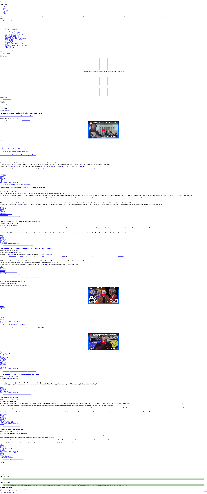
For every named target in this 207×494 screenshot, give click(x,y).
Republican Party (3, 213)
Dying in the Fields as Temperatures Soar (11, 429)
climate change (2, 174)
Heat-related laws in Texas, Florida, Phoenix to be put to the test (18, 155)
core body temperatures (53, 382)
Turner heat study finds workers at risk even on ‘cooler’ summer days (19, 374)
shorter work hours (3, 320)
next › (4, 473)
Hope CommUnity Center (49, 197)
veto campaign (28, 197)
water (43, 256)
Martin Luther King (3, 367)
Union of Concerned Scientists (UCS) (6, 457)
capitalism (2, 145)
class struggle (2, 178)
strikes (1, 352)
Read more (16, 151)
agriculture (2, 449)
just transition (2, 319)
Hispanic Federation (60, 197)
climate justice (2, 271)
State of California (3, 242)
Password (2, 51)
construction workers (4, 215)
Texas (1, 181)
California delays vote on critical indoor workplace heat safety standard (20, 221)
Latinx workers (49, 264)
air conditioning (121, 256)
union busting (2, 307)
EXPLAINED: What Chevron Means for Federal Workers (16, 116)
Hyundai (1, 365)
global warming (3, 175)
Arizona (1, 179)
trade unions (2, 316)
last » (3, 474)
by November (118, 204)
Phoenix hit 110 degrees (79, 166)
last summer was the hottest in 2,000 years (17, 166)
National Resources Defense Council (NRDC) (8, 452)
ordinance (21, 256)
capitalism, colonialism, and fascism (6, 146)
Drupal (6, 105)
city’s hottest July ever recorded (47, 166)
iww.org (21, 490)
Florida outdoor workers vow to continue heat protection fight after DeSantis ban (22, 187)
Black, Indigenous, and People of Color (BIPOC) (8, 272)
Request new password (6, 53)
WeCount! (20, 204)
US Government (6, 110)
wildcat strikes (2, 416)
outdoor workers (18, 262)
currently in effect (25, 171)
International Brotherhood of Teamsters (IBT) (8, 422)
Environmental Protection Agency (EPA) (7, 142)
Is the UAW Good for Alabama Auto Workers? (13, 281)
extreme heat (49, 254)
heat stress (2, 176)
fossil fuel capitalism (3, 455)
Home (1, 110)
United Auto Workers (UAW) (5, 353)
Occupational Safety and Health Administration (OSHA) (10, 143)
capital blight (2, 147)
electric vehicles (3, 318)
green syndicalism (3, 414)
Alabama (2, 306)
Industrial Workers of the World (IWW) (7, 421)
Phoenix (9, 254)
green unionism (3, 144)
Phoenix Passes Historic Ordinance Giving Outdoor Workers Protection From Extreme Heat (26, 248)
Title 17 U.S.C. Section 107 (39, 485)
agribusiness (2, 450)
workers (27, 254)
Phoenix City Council (12, 256)
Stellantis (2, 312)
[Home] (1, 1)
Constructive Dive (11, 378)
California (2, 235)
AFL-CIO (2, 236)
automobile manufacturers (4, 354)
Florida (1, 180)
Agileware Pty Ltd (11, 492)
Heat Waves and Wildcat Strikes (9, 397)
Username (2, 50)
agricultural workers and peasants (6, 214)
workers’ (47, 382)
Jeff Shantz (2, 424)
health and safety (3, 177)
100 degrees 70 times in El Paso (66, 166)
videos (1, 149)
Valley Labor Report (26, 120)
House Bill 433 (19, 195)
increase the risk (70, 442)
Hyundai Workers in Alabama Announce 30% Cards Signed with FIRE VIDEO (22, 327)
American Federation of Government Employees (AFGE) (10, 148)
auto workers (2, 311)
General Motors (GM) (4, 313)
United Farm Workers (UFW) (5, 456)
